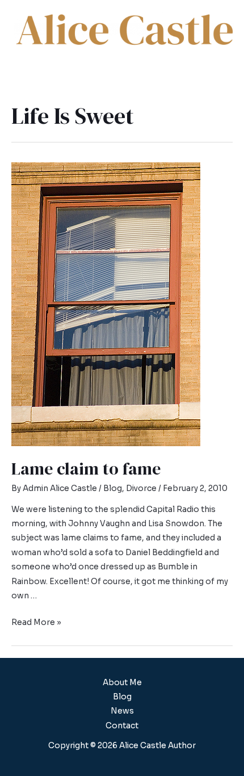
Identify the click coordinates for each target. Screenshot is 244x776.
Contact (122, 726)
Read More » (36, 622)
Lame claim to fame (86, 468)
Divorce (141, 488)
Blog (112, 488)
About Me (122, 682)
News (122, 711)
